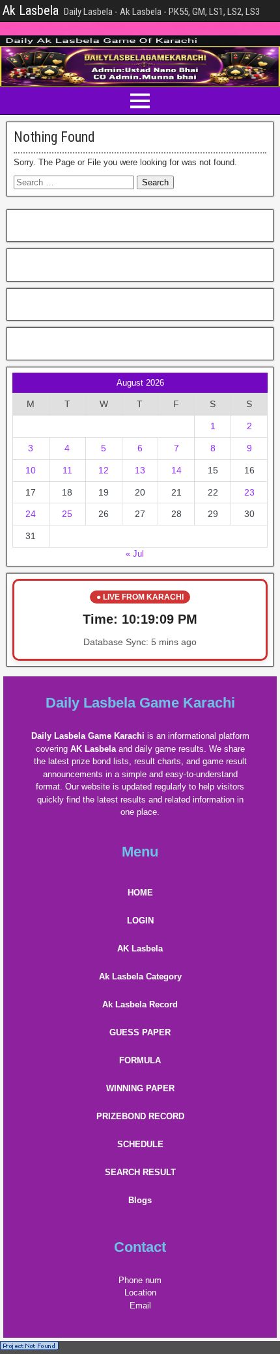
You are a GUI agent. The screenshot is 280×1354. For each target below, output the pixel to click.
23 (249, 492)
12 (103, 470)
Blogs (140, 1200)
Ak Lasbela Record (140, 1004)
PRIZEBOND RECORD (140, 1116)
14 (176, 470)
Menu (140, 851)
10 (30, 470)
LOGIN (140, 920)
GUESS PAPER (140, 1032)
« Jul (135, 554)
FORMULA (140, 1060)
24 (30, 514)
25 (67, 514)
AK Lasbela (140, 948)
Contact (140, 1247)
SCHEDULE (140, 1144)
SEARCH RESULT (140, 1172)
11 (67, 470)
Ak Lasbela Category (140, 976)
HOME (140, 892)
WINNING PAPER (140, 1088)
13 (140, 470)
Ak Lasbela (31, 10)
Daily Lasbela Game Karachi (140, 703)
